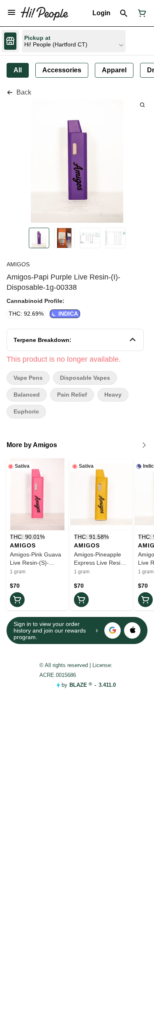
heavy (113, 395)
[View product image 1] (39, 238)
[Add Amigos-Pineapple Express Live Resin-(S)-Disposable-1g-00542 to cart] (81, 599)
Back (23, 92)
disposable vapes (85, 378)
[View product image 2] (64, 238)
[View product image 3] (90, 238)
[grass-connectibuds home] (44, 13)
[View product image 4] (115, 238)
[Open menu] (11, 12)
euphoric (26, 412)
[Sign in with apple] (132, 630)
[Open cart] (140, 13)
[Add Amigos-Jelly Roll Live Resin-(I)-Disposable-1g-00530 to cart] (145, 599)
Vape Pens (28, 378)
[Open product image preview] (142, 104)
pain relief (72, 395)
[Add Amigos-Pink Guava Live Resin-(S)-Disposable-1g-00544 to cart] (17, 599)
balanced (27, 395)
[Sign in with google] (112, 630)
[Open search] (124, 13)
